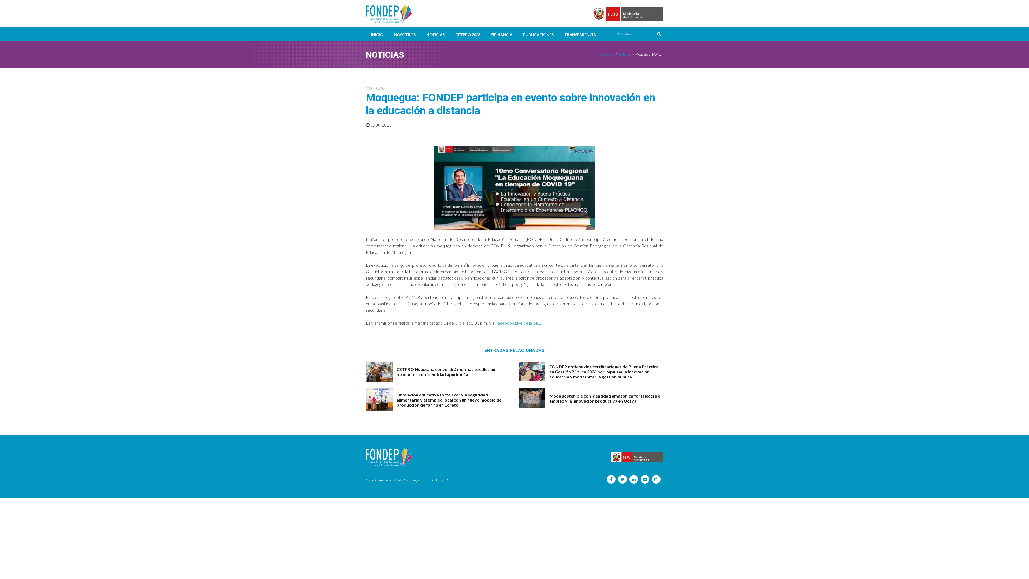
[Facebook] (611, 479)
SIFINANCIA (501, 34)
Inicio (377, 34)
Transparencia (580, 34)
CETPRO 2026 (467, 34)
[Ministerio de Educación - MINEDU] (627, 14)
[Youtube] (645, 479)
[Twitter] (622, 479)
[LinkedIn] (633, 479)
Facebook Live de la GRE (518, 322)
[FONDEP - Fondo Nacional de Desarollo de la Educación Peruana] (389, 13)
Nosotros (405, 34)
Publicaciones (538, 34)
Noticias (435, 34)
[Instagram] (656, 479)
